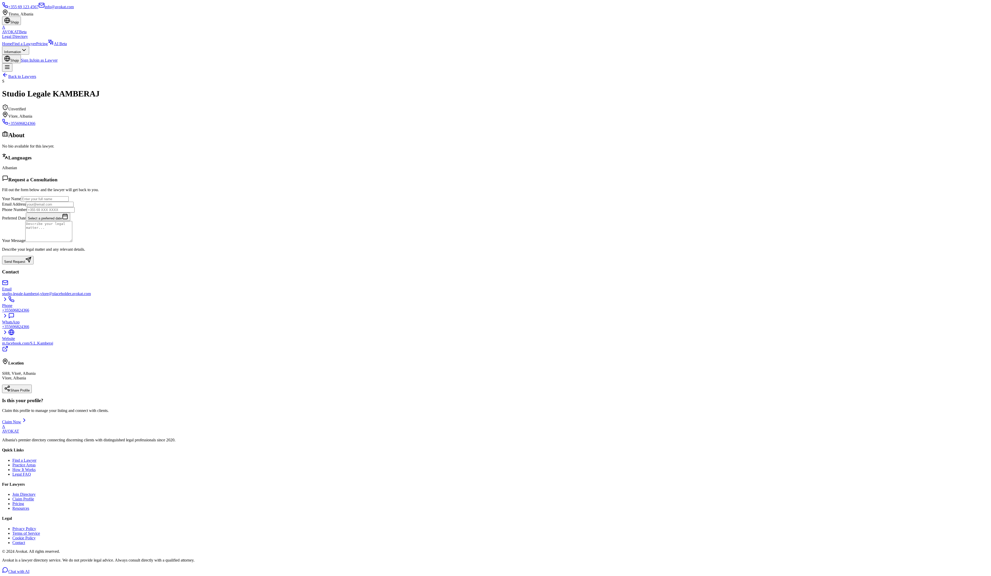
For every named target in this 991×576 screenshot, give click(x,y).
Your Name (11, 199)
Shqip (14, 60)
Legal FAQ (21, 474)
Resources (20, 508)
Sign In (27, 60)
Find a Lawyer (24, 44)
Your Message (13, 240)
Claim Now (11, 422)
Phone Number (14, 209)
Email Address (14, 204)
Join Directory (24, 494)
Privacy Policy (24, 528)
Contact (18, 542)
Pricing (42, 44)
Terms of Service (26, 533)
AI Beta (60, 44)
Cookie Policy (24, 538)
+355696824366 (21, 123)
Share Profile (20, 390)
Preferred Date (14, 218)
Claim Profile (23, 499)
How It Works (24, 469)
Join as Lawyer (45, 60)
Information (12, 52)
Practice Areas (24, 465)
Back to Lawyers (22, 76)
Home (7, 44)
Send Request (14, 262)
